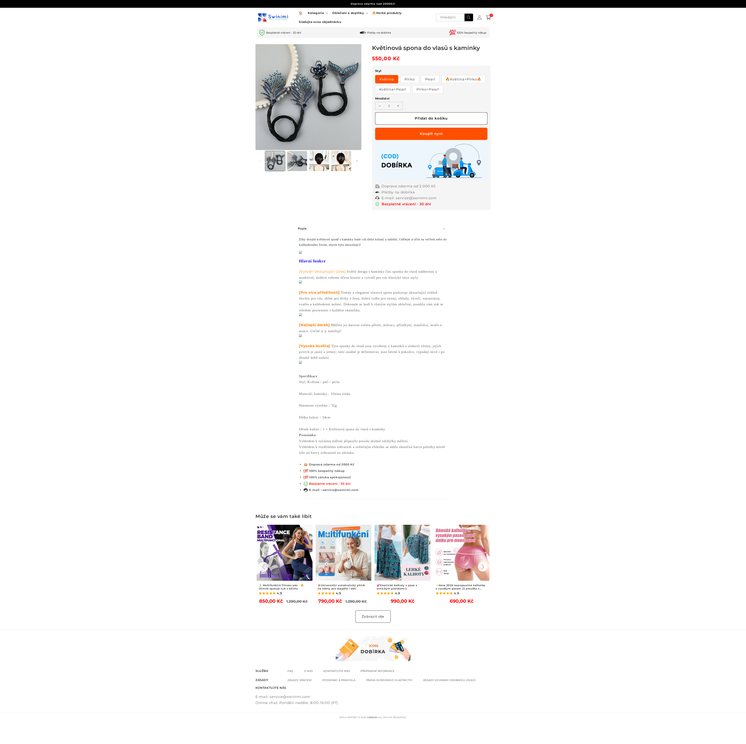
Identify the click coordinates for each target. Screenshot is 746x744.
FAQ (290, 670)
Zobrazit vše (373, 616)
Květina (386, 79)
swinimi (372, 717)
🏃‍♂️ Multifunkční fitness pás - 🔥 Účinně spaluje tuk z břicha (281, 587)
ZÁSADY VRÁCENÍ (300, 680)
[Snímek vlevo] (259, 161)
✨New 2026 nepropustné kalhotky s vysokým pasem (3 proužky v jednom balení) (460, 587)
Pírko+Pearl (428, 89)
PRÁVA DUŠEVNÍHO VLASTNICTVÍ (389, 680)
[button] (317, 13)
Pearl (430, 79)
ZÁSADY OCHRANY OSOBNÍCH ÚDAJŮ (449, 680)
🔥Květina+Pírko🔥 (463, 79)
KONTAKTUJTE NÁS (336, 670)
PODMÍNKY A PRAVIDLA (339, 680)
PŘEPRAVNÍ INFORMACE (378, 670)
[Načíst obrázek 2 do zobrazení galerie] (297, 161)
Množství (382, 98)
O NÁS (308, 670)
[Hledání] (469, 17)
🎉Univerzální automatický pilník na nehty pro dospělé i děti (341, 587)
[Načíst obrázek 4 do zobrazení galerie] (341, 161)
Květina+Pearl (392, 89)
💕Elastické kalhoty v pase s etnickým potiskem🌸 (397, 587)
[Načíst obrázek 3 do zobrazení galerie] (319, 161)
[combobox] (454, 17)
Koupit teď (431, 134)
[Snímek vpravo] (357, 161)
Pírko (409, 79)
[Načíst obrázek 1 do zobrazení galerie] (275, 161)
